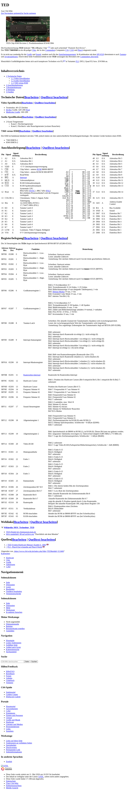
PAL (48, 191)
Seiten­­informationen (14, 752)
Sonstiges (10, 731)
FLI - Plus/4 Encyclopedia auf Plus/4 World (25, 547)
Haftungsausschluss (14, 786)
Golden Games (12, 694)
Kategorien (5, 553)
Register (19, 249)
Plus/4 (80, 50)
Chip (34, 50)
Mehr (8, 608)
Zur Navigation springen (10, 13)
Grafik (29, 54)
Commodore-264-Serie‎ (89, 57)
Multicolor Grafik (13, 112)
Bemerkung (87, 249)
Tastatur (123, 54)
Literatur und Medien (14, 724)
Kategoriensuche (12, 649)
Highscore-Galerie (13, 697)
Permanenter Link (13, 750)
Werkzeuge (10, 610)
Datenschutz (11, 781)
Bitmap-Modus (58, 292)
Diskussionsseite (12, 624)
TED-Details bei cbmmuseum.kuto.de (21, 532)
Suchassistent (11, 652)
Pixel (28, 110)
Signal (8, 154)
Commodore (50, 50)
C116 (72, 50)
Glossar (9, 718)
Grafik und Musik (13, 720)
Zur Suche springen (28, 13)
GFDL (41, 777)
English (9, 761)
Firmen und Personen (14, 715)
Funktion (36, 249)
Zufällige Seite (12, 645)
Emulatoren (10, 713)
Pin (2, 154)
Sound (38, 54)
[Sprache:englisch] (47, 545)
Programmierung (12, 727)
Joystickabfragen (11, 57)
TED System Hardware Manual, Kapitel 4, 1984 (27, 545)
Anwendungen (12, 709)
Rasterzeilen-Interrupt (31, 375)
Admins (9, 678)
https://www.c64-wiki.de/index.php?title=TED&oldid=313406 (39, 551)
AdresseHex (4, 249)
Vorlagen (9, 683)
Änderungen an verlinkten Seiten (19, 743)
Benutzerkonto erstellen (15, 628)
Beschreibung (41, 154)
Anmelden (10, 631)
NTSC (32, 191)
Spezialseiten (11, 745)
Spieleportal (10, 692)
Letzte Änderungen (13, 643)
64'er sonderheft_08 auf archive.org (20, 534)
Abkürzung (10, 564)
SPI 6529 (100, 54)
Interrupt (23, 177)
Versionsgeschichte (13, 594)
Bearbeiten (31, 97)
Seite (8, 582)
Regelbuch (10, 674)
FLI (77, 61)
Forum (8, 676)
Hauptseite (10, 640)
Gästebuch (10, 680)
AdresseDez (12, 249)
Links (8, 729)
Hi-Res (9, 110)
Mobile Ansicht (12, 788)
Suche (4, 656)
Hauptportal (10, 706)
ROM (39, 169)
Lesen (8, 587)
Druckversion (11, 747)
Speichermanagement (67, 54)
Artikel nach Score (13, 647)
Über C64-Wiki (12, 783)
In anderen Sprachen (14, 612)
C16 (66, 50)
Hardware (10, 558)
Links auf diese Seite (14, 741)
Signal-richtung (16, 154)
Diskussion (10, 585)
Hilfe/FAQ (10, 671)
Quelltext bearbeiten (54, 97)
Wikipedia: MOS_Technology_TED (19, 527)
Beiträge (9, 626)
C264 (8, 567)
